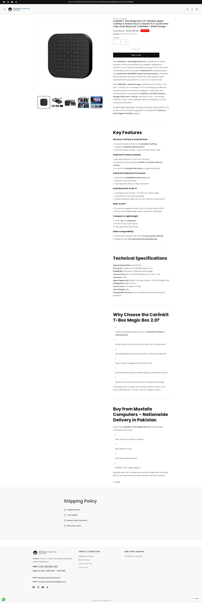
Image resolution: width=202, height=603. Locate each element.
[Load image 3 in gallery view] (70, 102)
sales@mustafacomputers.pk (49, 578)
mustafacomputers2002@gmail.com (52, 582)
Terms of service (85, 564)
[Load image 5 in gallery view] (97, 102)
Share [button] (118, 482)
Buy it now (136, 55)
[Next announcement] (139, 2)
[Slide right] (105, 102)
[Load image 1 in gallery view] (44, 102)
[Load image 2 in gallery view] (57, 102)
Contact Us (83, 567)
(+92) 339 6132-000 (48, 566)
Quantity (116, 38)
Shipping (116, 34)
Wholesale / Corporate (134, 556)
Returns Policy (84, 560)
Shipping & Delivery (86, 556)
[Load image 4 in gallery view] (83, 102)
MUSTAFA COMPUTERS (104, 601)
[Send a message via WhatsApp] (3, 599)
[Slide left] (35, 102)
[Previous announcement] (62, 2)
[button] (4, 9)
